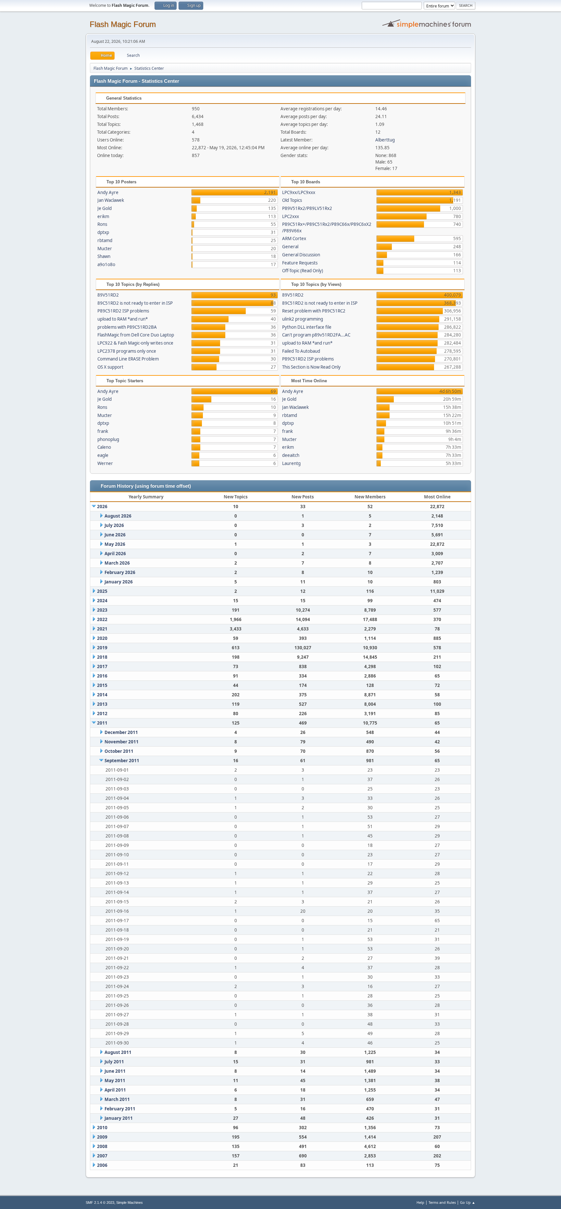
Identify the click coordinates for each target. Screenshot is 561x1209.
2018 (102, 657)
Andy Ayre (107, 192)
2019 (102, 648)
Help (420, 1202)
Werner (105, 463)
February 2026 (120, 572)
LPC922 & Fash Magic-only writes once (135, 343)
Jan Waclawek (110, 200)
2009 (102, 1137)
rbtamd (104, 240)
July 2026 (114, 525)
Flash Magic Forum (123, 24)
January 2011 (119, 1118)
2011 (102, 723)
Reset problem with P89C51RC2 (313, 311)
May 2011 (115, 1080)
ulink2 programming (302, 319)
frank (102, 431)
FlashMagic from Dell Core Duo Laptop (135, 335)
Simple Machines (129, 1202)
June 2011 (115, 1071)
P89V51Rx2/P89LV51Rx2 (307, 208)
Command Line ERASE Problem (128, 359)
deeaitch (290, 455)
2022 (102, 619)
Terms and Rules (442, 1202)
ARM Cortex (294, 238)
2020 (102, 638)
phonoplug (108, 439)
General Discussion (301, 255)
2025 (102, 591)
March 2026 (117, 563)
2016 (102, 676)
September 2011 (122, 760)
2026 (102, 506)
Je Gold (104, 208)
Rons (102, 224)
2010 (102, 1127)
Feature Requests (300, 263)
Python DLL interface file (306, 327)
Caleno (104, 447)
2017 (102, 666)
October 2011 (119, 751)
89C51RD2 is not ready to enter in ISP (135, 303)
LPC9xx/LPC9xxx (298, 192)
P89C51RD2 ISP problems (123, 311)
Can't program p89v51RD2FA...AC (316, 335)
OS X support (110, 367)
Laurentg (291, 463)
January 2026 (119, 582)
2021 (102, 629)
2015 (102, 685)
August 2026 (118, 516)
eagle (102, 455)
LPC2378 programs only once (126, 351)
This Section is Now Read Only (311, 367)
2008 (102, 1146)
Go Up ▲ (467, 1202)
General (290, 247)
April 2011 (115, 1090)
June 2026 (115, 535)
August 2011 (118, 1052)
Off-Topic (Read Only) (302, 271)
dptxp (103, 232)
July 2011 (114, 1062)
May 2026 (115, 544)
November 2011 (122, 742)
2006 (102, 1165)
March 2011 (117, 1099)
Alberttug (385, 140)
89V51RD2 (108, 295)
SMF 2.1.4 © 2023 (100, 1202)
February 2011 (120, 1109)
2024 (102, 601)
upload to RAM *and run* (122, 319)
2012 (102, 713)
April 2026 (115, 553)
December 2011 (121, 732)
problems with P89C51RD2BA (127, 327)
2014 (102, 695)
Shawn (103, 256)
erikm (103, 216)
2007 (102, 1156)
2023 (102, 610)
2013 (102, 704)
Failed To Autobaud (301, 351)
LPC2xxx (290, 216)
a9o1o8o (106, 264)
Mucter (104, 248)
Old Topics (292, 200)
